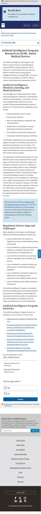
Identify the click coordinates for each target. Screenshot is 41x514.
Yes (8, 388)
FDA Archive (20, 440)
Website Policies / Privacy (20, 459)
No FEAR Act (20, 463)
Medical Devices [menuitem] (9, 372)
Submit (20, 399)
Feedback (39, 254)
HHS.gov (20, 477)
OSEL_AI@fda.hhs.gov (11, 357)
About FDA (20, 445)
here (16, 17)
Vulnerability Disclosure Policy (20, 468)
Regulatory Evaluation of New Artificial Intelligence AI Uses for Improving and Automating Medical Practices (20, 342)
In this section (8, 43)
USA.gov (20, 482)
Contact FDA (20, 492)
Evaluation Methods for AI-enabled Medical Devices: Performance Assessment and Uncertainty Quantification (22, 327)
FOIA (20, 472)
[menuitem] (20, 365)
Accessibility (20, 450)
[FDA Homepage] (3, 25)
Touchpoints (7, 405)
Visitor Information (20, 454)
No (8, 393)
